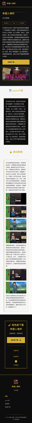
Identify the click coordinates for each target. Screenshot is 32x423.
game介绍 (7, 400)
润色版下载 (7, 407)
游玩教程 (7, 403)
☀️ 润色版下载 (10, 62)
